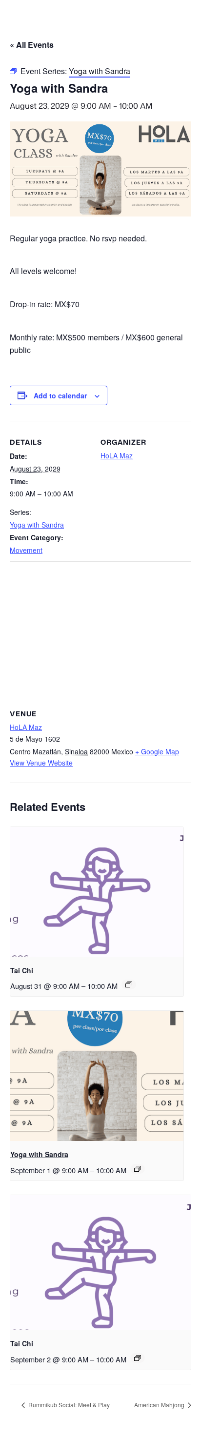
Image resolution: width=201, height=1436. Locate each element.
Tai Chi (21, 970)
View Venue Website (41, 762)
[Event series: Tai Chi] (128, 984)
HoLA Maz (116, 455)
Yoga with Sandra (37, 525)
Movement (26, 550)
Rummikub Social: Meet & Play (68, 1404)
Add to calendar (60, 395)
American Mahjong (160, 1404)
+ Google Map (157, 751)
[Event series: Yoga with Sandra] (137, 1169)
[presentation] (96, 892)
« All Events (32, 44)
